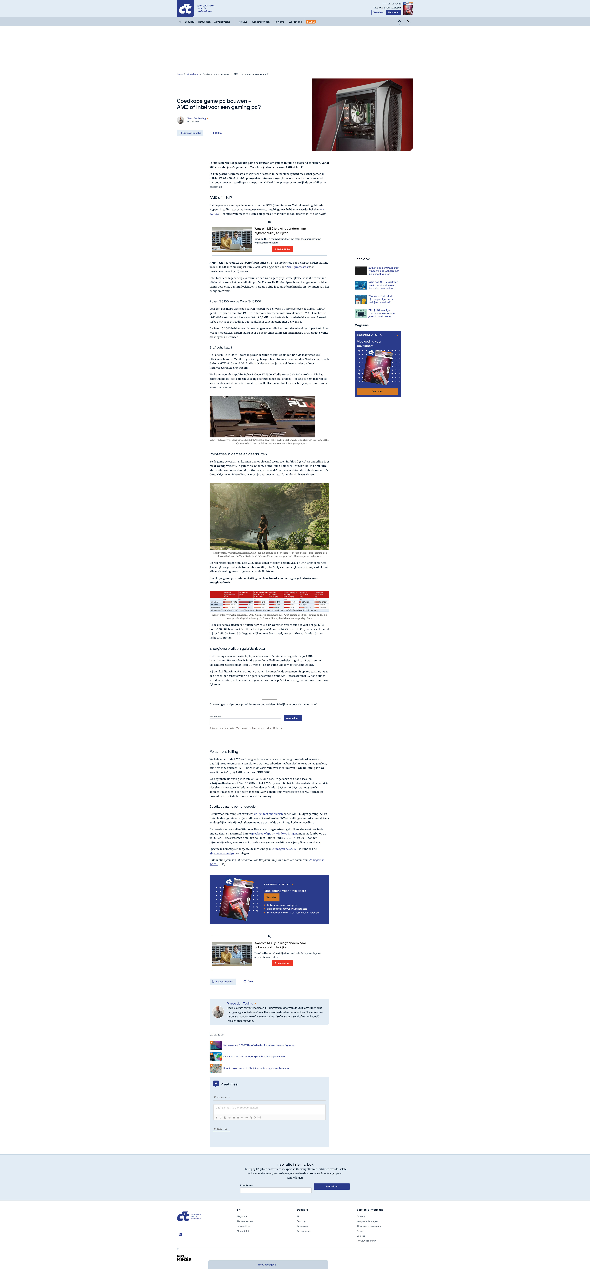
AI (298, 1216)
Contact (361, 1216)
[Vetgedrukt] (216, 1117)
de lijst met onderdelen (268, 813)
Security (301, 1221)
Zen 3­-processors (297, 266)
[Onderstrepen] (225, 1117)
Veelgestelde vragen (367, 1221)
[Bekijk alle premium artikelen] (311, 21)
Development (303, 1231)
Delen (218, 133)
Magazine (242, 1216)
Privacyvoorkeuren (366, 1240)
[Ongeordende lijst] (238, 1117)
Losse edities (243, 1226)
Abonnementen (245, 1221)
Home (180, 74)
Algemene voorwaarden (369, 1226)
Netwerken (302, 1226)
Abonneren (393, 12)
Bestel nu (271, 897)
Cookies (361, 1235)
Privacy (360, 1231)
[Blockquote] (242, 1117)
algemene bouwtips (222, 853)
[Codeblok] (246, 1117)
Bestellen (378, 12)
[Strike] (229, 1117)
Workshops (295, 21)
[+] (259, 1117)
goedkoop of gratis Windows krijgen (274, 833)
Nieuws (243, 21)
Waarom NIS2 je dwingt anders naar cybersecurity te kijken (280, 231)
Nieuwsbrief (243, 1231)
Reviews (279, 21)
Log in (177, 126)
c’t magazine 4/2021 (285, 848)
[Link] (251, 1117)
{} (255, 1117)
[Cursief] (221, 1117)
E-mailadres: (216, 716)
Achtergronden (261, 21)
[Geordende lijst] (234, 1117)
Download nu (282, 249)
